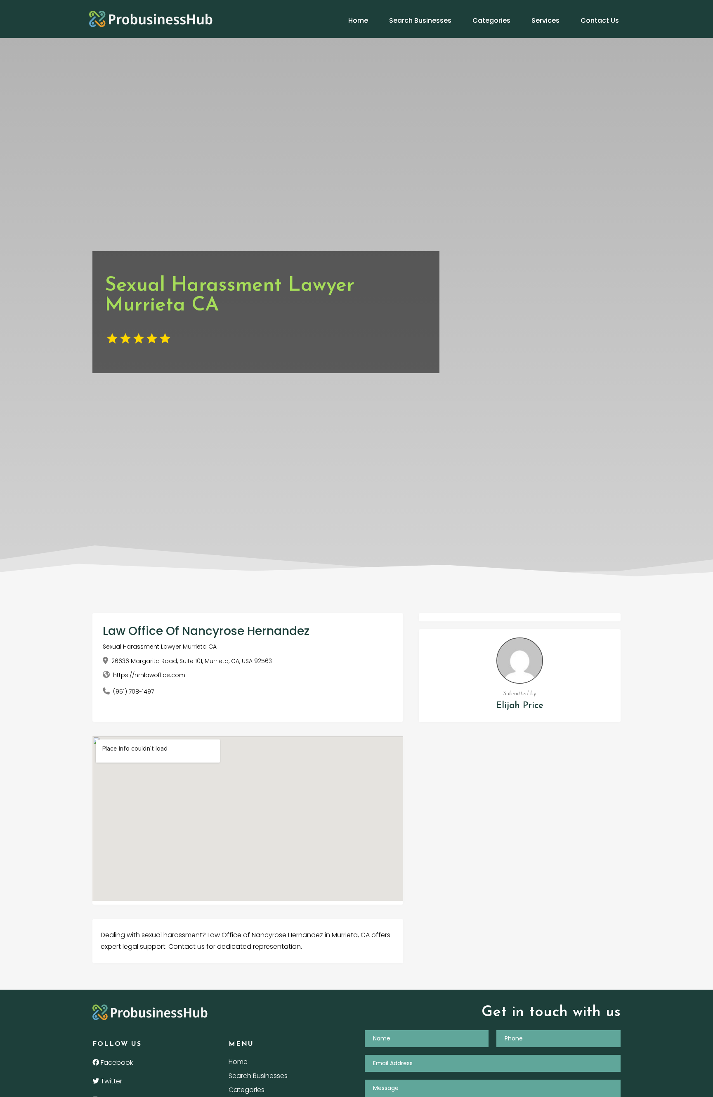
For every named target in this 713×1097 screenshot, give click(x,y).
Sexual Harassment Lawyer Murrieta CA (160, 646)
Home (358, 20)
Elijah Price (519, 706)
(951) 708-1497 (133, 691)
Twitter (110, 1081)
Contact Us (600, 20)
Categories (491, 20)
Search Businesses (420, 20)
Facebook (116, 1062)
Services (545, 20)
